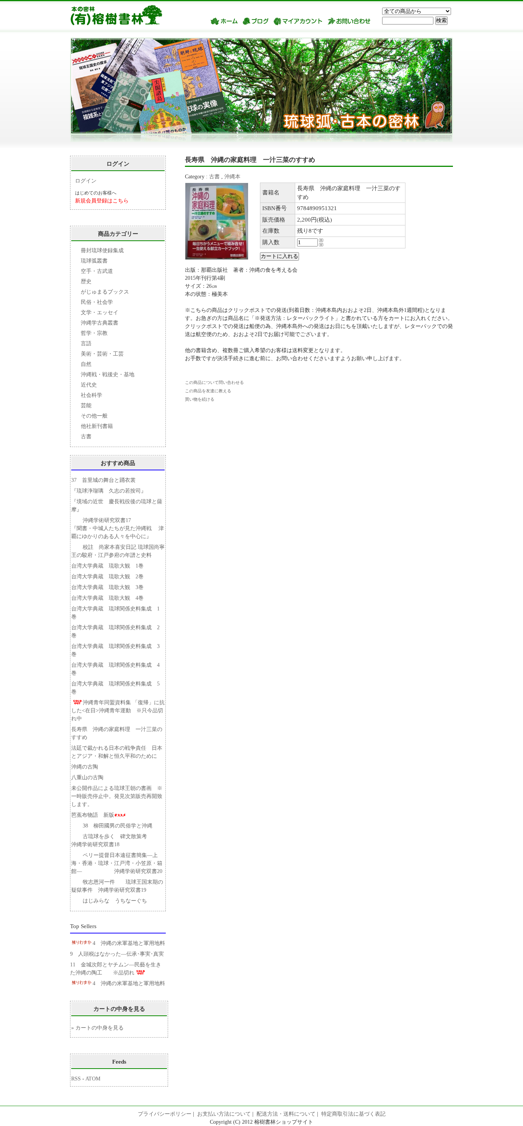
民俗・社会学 (97, 302)
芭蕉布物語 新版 (92, 815)
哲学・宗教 (94, 333)
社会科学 (91, 395)
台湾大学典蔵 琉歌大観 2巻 (107, 576)
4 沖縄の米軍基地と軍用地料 (129, 943)
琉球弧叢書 (94, 261)
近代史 (89, 385)
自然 (86, 364)
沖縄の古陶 (84, 767)
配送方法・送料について (286, 1114)
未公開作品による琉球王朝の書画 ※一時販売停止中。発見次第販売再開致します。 (116, 796)
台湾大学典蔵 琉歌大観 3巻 (107, 587)
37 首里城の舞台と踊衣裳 (103, 480)
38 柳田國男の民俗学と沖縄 (117, 826)
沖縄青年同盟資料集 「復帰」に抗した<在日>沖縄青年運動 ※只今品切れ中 (118, 710)
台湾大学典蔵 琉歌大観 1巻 (107, 566)
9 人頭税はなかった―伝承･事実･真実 (117, 954)
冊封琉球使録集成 (102, 250)
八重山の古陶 (90, 777)
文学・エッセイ (99, 312)
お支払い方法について (224, 1114)
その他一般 (94, 416)
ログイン (85, 181)
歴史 (86, 281)
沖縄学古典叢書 (99, 323)
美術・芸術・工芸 (102, 354)
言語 (86, 343)
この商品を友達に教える (208, 390)
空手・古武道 (97, 271)
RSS (76, 1079)
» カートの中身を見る (97, 1028)
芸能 (86, 405)
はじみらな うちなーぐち (115, 901)
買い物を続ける (199, 399)
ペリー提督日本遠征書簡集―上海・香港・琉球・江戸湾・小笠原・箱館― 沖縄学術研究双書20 (116, 863)
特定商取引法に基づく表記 (353, 1114)
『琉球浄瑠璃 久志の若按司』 (108, 491)
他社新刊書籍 (97, 426)
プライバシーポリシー (164, 1114)
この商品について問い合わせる (214, 382)
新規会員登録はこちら (102, 201)
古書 (214, 177)
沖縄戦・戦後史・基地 (107, 374)
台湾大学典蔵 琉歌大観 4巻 (107, 598)
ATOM (92, 1079)
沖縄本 (232, 177)
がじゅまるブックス (105, 292)
